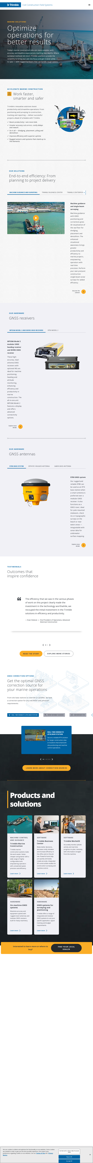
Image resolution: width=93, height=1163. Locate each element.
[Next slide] (50, 645)
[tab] (23, 193)
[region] (46, 618)
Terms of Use (40, 1153)
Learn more (14, 874)
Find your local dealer (66, 948)
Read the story (31, 654)
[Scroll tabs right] (84, 193)
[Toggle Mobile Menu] (89, 4)
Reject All (69, 1157)
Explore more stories (58, 654)
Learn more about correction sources (46, 768)
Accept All (69, 1161)
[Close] (90, 1155)
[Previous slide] (43, 645)
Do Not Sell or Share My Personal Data (69, 1151)
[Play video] (36, 218)
